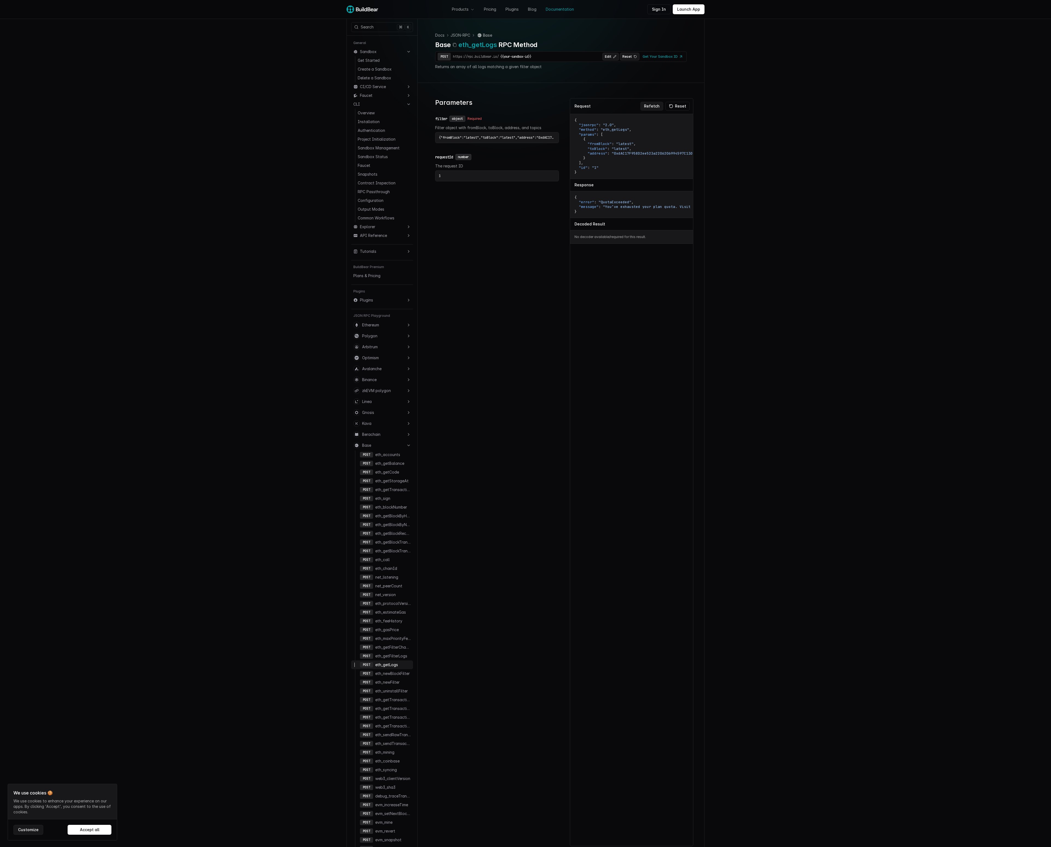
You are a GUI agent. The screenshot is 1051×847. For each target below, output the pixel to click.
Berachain (371, 434)
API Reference (373, 235)
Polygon (369, 335)
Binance (369, 379)
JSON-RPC (460, 35)
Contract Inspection (376, 183)
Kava (366, 423)
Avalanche (372, 368)
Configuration (370, 200)
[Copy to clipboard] (454, 45)
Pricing (490, 9)
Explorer (367, 226)
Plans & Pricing (366, 275)
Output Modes (371, 209)
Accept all (89, 829)
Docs (439, 35)
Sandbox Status (373, 156)
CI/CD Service (373, 86)
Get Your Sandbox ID (660, 56)
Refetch (652, 106)
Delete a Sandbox (374, 78)
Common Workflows (376, 218)
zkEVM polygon (376, 390)
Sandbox (368, 51)
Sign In (659, 9)
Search (385, 27)
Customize (28, 829)
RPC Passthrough (374, 191)
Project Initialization (376, 139)
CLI (356, 104)
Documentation (560, 9)
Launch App (688, 9)
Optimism (370, 357)
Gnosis (368, 412)
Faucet (366, 95)
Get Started (369, 60)
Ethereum (370, 325)
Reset (627, 56)
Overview (366, 113)
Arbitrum (370, 346)
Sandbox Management (379, 148)
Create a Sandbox (375, 69)
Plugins (512, 9)
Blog (532, 9)
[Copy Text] (685, 120)
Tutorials (368, 251)
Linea (367, 401)
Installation (369, 121)
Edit (608, 56)
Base (366, 445)
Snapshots (367, 174)
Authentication (371, 130)
